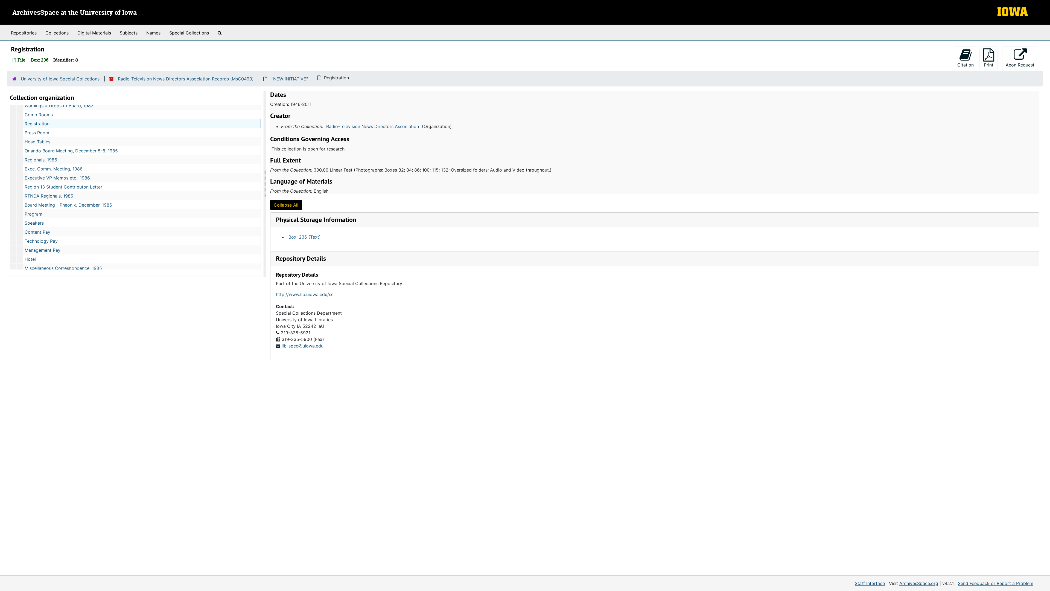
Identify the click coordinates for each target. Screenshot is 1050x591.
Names (153, 33)
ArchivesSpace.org (918, 583)
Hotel (30, 259)
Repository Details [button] (301, 258)
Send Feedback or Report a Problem (995, 583)
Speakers (34, 223)
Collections (57, 33)
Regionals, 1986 (41, 160)
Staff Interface (870, 583)
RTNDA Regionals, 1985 (49, 196)
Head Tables (37, 141)
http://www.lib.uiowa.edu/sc (305, 294)
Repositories (24, 33)
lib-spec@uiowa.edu (302, 346)
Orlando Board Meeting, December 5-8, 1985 (71, 150)
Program (33, 214)
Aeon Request (1022, 65)
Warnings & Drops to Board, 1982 (59, 105)
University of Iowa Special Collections (60, 79)
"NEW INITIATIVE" (290, 79)
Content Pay (37, 232)
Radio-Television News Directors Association (372, 126)
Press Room (37, 132)
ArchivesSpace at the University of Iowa (74, 13)
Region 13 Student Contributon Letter (63, 187)
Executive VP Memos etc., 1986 (57, 178)
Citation (965, 65)
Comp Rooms (39, 114)
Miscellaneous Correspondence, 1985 (63, 268)
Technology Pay (41, 241)
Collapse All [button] (286, 205)
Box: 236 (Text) (304, 237)
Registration (37, 123)
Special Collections (189, 33)
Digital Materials (94, 33)
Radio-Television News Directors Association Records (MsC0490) (186, 79)
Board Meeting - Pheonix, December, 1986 (68, 205)
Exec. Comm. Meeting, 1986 (54, 169)
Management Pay (42, 250)
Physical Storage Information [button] (316, 219)
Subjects (129, 33)
